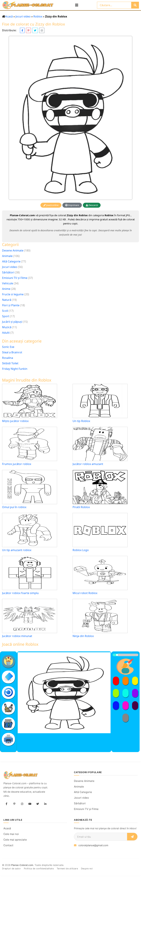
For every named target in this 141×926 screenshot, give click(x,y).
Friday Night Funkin (14, 369)
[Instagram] (22, 804)
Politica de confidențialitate (39, 868)
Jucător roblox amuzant (88, 464)
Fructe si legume (13, 294)
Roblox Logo (81, 550)
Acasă (9, 16)
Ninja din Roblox (83, 636)
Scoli (5, 311)
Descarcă (93, 205)
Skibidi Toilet (10, 363)
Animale (7, 256)
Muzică (6, 327)
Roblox (37, 16)
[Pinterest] (14, 804)
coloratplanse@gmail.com (93, 845)
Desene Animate (12, 250)
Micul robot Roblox (85, 593)
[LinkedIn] (45, 804)
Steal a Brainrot (12, 352)
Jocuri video (23, 16)
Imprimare (73, 205)
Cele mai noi (11, 834)
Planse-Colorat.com (22, 865)
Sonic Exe (8, 347)
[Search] (135, 5)
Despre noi (87, 868)
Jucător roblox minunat (17, 636)
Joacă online (52, 205)
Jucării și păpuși (12, 322)
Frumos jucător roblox (16, 464)
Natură (6, 300)
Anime (6, 289)
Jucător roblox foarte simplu (20, 593)
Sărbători (8, 272)
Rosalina (7, 358)
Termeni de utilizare (67, 868)
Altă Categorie (11, 261)
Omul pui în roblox (14, 507)
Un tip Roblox (81, 421)
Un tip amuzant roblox (16, 550)
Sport (5, 316)
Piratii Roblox (81, 507)
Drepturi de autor (11, 868)
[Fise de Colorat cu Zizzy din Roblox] (70, 118)
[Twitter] (37, 804)
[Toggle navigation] (76, 5)
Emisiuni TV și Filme (14, 278)
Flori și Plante (10, 305)
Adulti (6, 333)
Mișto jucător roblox (15, 421)
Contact (8, 845)
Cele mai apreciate (15, 839)
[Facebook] (6, 804)
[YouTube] (30, 804)
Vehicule (7, 283)
